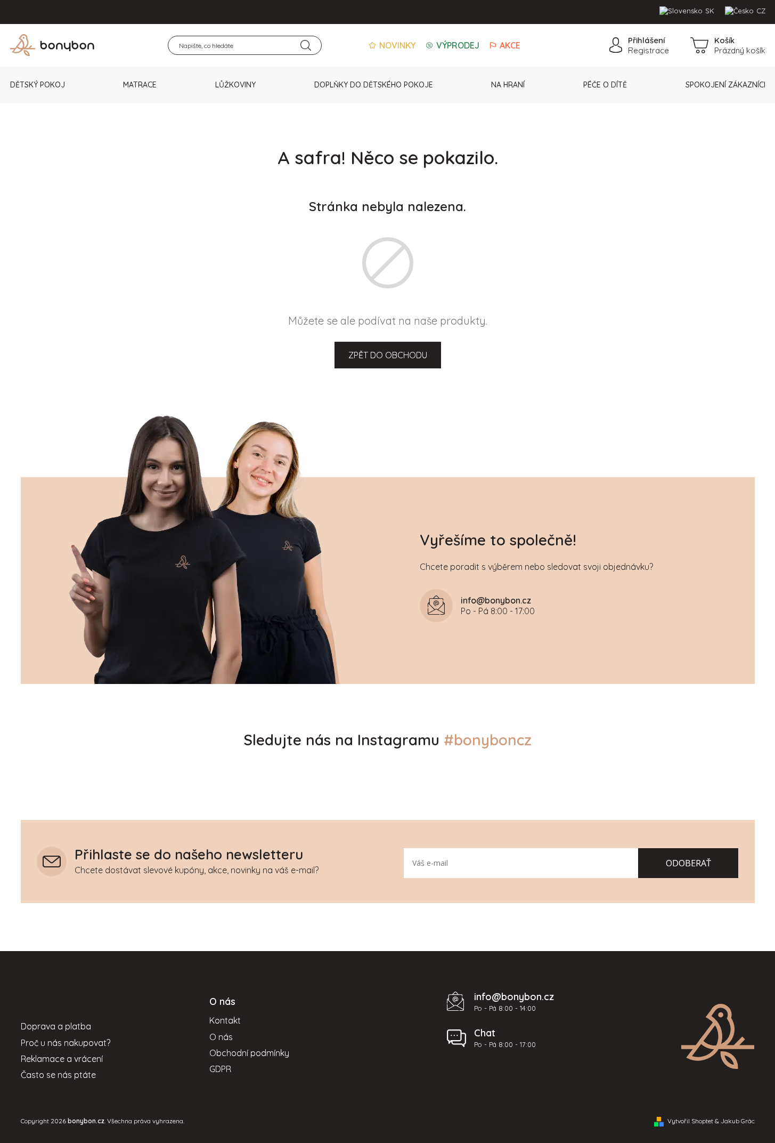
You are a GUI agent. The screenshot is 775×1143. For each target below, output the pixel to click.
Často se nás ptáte (58, 1074)
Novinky (396, 45)
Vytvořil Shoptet (690, 1121)
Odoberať (688, 863)
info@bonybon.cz (514, 997)
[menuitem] (37, 85)
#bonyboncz (488, 739)
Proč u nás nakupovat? (65, 1042)
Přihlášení (646, 40)
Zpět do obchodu (387, 355)
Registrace (648, 50)
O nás (221, 1037)
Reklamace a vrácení (62, 1058)
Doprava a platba (56, 1026)
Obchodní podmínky (249, 1053)
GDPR (220, 1069)
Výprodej (456, 45)
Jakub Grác (738, 1121)
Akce (508, 45)
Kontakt (225, 1020)
